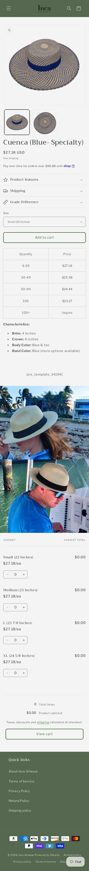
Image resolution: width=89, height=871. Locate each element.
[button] (8, 8)
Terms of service (45, 861)
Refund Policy (19, 801)
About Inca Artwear (23, 771)
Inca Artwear (26, 855)
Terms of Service (21, 781)
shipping (43, 722)
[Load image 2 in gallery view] (44, 122)
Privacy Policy (19, 791)
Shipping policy (20, 810)
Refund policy (72, 855)
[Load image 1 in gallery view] (17, 122)
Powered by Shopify (47, 855)
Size (6, 213)
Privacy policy (22, 861)
